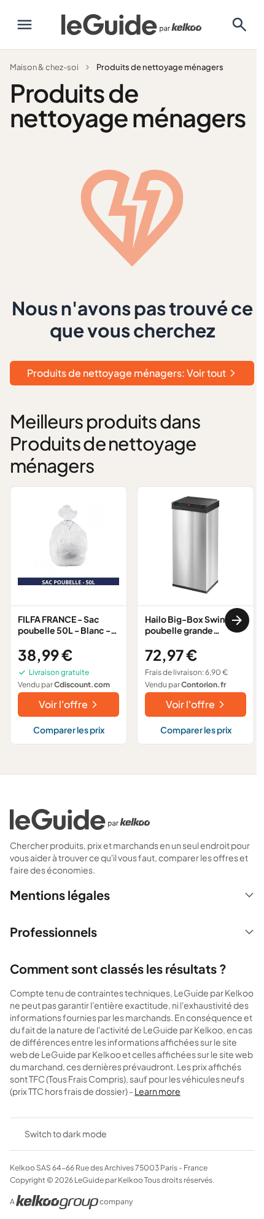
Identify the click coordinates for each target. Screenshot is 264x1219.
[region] (132, 620)
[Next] (237, 620)
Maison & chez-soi (44, 67)
